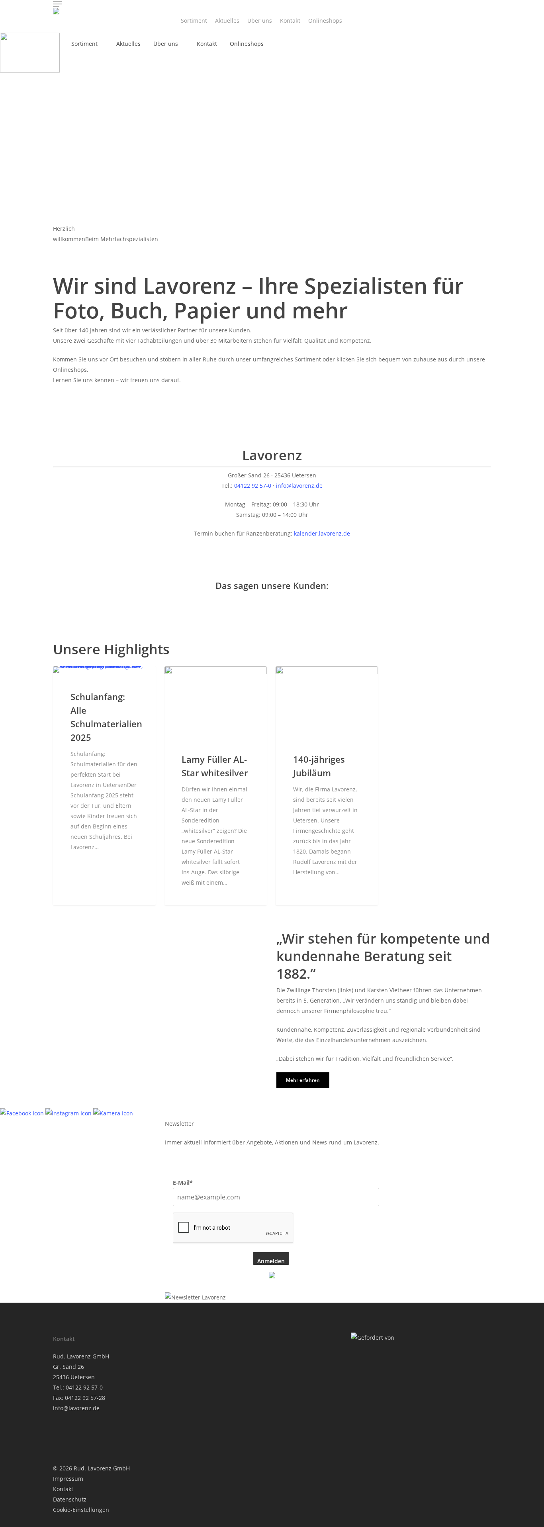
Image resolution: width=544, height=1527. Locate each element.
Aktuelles (227, 20)
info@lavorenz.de (299, 485)
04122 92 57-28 (85, 1397)
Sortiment (194, 20)
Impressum (68, 1478)
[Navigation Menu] (272, 4)
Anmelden (271, 1261)
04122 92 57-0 (252, 485)
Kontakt (290, 20)
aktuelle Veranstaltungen (102, 678)
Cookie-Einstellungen (81, 1509)
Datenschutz (69, 1499)
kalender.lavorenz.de (322, 533)
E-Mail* (183, 1182)
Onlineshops (325, 20)
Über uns (259, 20)
